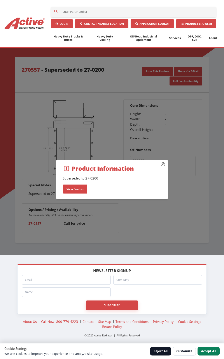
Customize (184, 351)
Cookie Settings (189, 321)
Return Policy (112, 326)
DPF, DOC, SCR (195, 38)
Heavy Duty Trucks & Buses (68, 38)
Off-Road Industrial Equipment (143, 38)
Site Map (104, 321)
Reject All (161, 351)
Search (56, 12)
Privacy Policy (163, 321)
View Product (75, 189)
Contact (103, 24)
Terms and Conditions (132, 321)
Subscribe (112, 305)
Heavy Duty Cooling (104, 38)
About (213, 38)
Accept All (208, 351)
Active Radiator (24, 23)
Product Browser (198, 24)
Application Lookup (154, 24)
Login (63, 24)
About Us (30, 321)
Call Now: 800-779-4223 (59, 321)
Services (175, 38)
